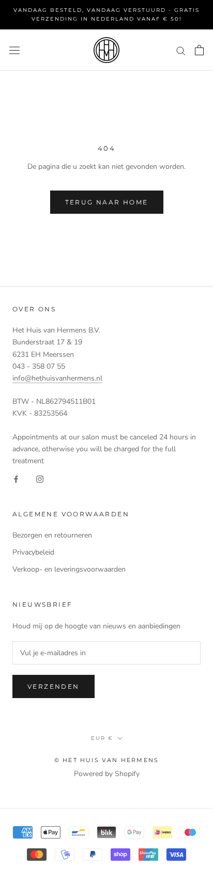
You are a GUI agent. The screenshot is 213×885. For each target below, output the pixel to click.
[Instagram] (39, 478)
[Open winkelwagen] (199, 50)
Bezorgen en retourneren (52, 535)
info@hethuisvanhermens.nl (57, 378)
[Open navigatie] (14, 50)
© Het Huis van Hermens (106, 760)
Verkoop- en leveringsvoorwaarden (69, 569)
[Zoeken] (181, 50)
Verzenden (53, 686)
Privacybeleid (33, 552)
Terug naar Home (106, 202)
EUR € (102, 738)
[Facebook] (16, 478)
